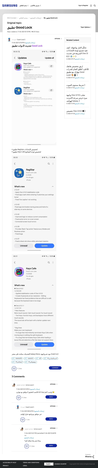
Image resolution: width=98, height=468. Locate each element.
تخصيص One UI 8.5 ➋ (75, 111)
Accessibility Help (9, 462)
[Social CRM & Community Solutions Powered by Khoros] (89, 456)
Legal (25, 465)
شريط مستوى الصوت (75, 85)
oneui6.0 (30, 358)
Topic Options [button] (85, 27)
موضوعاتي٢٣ (32, 362)
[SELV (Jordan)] (9, 5)
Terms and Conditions (31, 462)
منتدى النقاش (23, 5)
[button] (58, 39)
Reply (51, 397)
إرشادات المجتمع (30, 43)
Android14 (19, 358)
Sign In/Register (83, 5)
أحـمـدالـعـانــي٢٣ (52, 358)
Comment (55, 368)
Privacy (5, 465)
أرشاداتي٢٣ (19, 362)
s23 (40, 358)
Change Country (60, 464)
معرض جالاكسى (34, 5)
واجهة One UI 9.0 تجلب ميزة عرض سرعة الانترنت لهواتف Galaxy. (76, 98)
